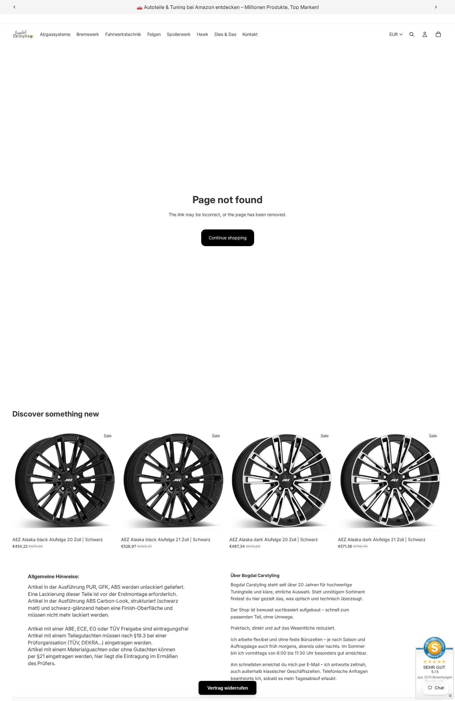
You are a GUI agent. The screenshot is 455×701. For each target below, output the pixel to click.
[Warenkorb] (438, 34)
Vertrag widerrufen (227, 687)
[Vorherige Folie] (14, 7)
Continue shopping (228, 237)
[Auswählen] (107, 524)
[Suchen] (411, 34)
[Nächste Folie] (436, 7)
